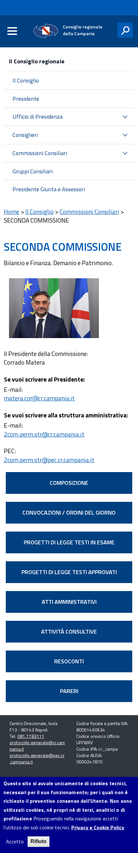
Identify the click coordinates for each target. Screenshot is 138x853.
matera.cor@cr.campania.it (39, 398)
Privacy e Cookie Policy (97, 827)
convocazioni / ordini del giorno (69, 512)
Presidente (26, 98)
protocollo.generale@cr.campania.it (37, 745)
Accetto (15, 841)
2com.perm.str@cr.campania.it (44, 434)
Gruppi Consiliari (33, 171)
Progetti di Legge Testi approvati (69, 572)
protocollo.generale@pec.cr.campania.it (37, 758)
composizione (69, 482)
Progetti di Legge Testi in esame (69, 542)
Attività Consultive (69, 631)
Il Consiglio (26, 80)
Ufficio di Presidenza (38, 116)
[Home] (45, 30)
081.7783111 (31, 736)
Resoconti (69, 661)
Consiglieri (25, 134)
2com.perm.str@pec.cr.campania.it (49, 459)
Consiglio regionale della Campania (82, 30)
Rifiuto (38, 841)
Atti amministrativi (69, 601)
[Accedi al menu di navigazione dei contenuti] (12, 31)
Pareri (69, 691)
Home (11, 211)
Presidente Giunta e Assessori (49, 189)
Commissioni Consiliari (40, 153)
